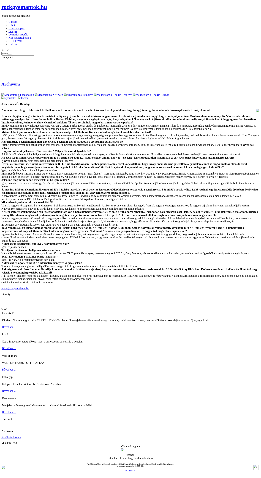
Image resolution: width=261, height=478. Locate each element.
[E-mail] (23, 98)
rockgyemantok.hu (24, 7)
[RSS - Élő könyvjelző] (3, 467)
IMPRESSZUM (130, 471)
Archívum (10, 84)
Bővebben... (9, 326)
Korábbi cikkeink (11, 437)
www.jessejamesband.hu (15, 288)
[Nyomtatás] (8, 98)
